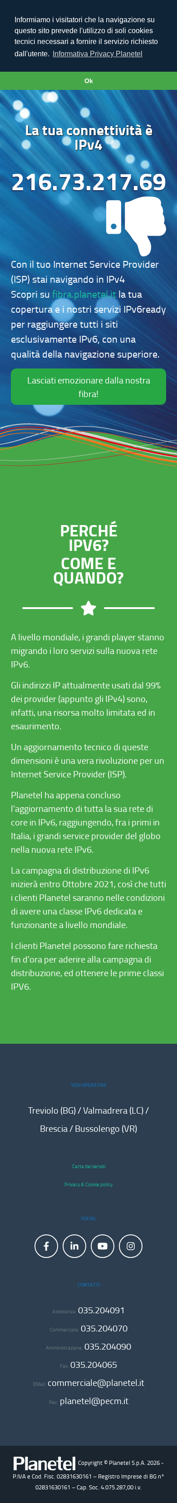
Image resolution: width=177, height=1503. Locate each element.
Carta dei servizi (88, 1166)
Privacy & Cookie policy (88, 1184)
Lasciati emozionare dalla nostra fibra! (88, 386)
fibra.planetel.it (84, 294)
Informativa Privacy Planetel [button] (98, 54)
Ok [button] (88, 80)
